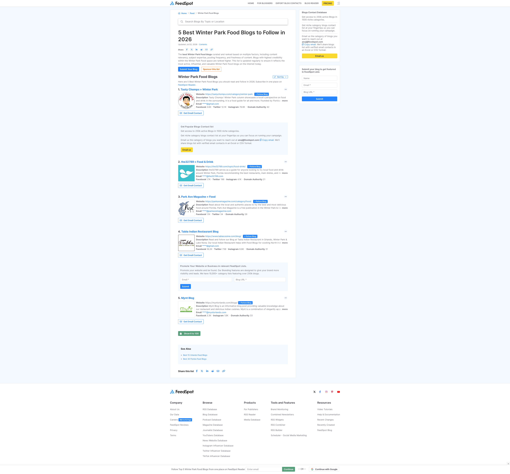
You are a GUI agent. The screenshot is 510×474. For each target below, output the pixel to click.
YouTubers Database (213, 435)
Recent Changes (325, 419)
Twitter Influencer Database (216, 450)
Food (192, 13)
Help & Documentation (328, 414)
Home (251, 3)
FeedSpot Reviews (179, 424)
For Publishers (251, 409)
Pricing (328, 3)
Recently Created (326, 424)
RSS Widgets (277, 419)
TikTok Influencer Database (216, 456)
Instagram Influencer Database (218, 445)
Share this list (186, 371)
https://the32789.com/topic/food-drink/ (225, 166)
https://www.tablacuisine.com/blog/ (223, 236)
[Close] (508, 463)
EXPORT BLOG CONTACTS (288, 3)
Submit (185, 286)
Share (180, 50)
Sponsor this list (211, 69)
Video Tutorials (324, 409)
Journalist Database (213, 430)
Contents (203, 44)
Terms (173, 435)
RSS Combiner (278, 424)
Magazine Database (213, 424)
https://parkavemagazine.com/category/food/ (228, 201)
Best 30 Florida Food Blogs (194, 359)
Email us (186, 149)
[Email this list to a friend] (206, 49)
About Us (174, 409)
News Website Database (215, 440)
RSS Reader (250, 414)
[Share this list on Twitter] (191, 49)
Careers (180, 419)
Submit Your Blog (188, 69)
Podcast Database (212, 419)
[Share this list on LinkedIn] (196, 49)
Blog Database (210, 414)
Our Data (174, 414)
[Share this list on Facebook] (186, 49)
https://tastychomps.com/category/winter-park (229, 94)
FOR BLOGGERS (265, 3)
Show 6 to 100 (191, 333)
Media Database (252, 419)
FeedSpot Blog (324, 430)
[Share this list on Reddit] (201, 49)
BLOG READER (312, 3)
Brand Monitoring (279, 409)
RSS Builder (276, 430)
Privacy (173, 430)
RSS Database (210, 409)
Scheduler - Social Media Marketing (289, 435)
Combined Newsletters (282, 414)
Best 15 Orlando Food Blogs (195, 355)
